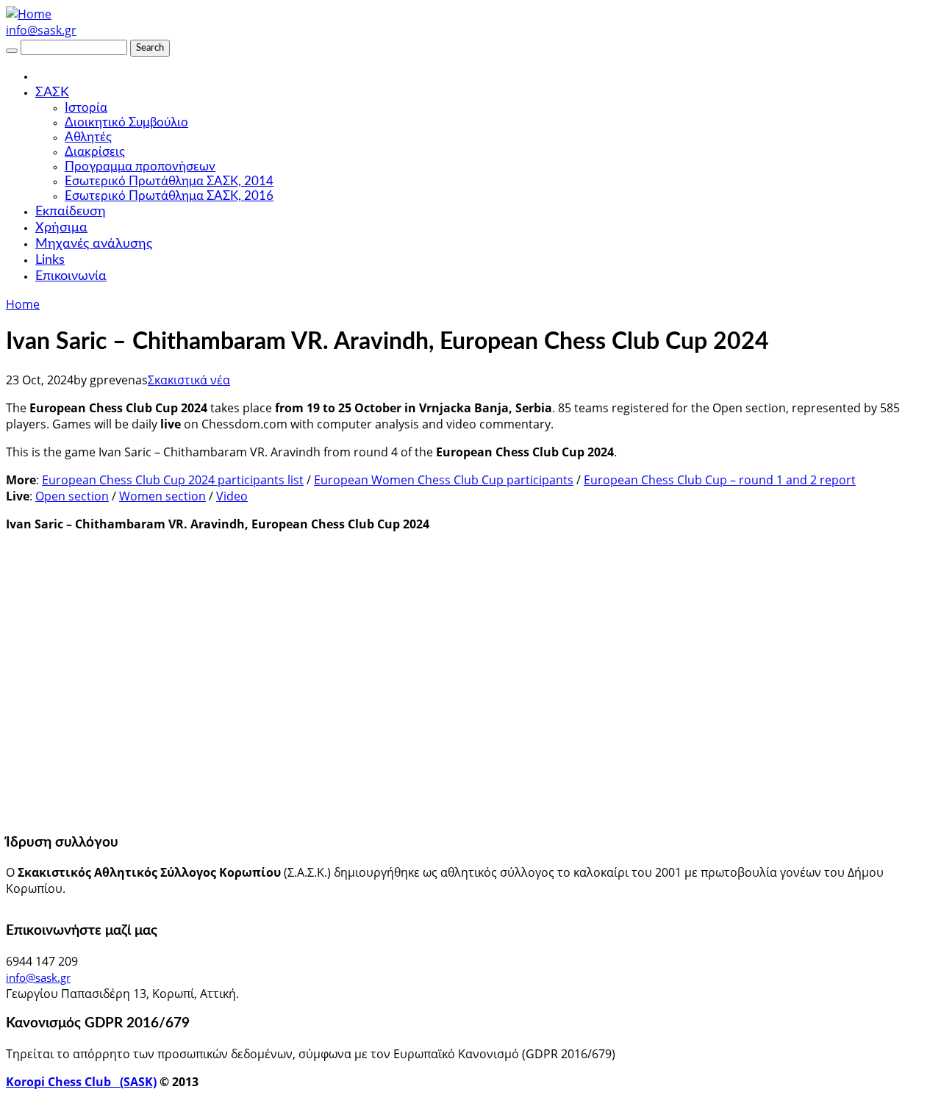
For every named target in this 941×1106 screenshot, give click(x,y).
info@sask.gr (41, 30)
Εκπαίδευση (70, 211)
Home (23, 304)
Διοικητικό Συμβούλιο (126, 122)
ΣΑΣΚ (52, 92)
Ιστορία (86, 107)
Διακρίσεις (95, 152)
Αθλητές (88, 137)
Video (232, 496)
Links (50, 260)
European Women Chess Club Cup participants (443, 480)
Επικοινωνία (71, 276)
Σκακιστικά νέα (189, 380)
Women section (162, 496)
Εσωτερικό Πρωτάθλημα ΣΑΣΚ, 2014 (169, 181)
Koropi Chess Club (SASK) (81, 1082)
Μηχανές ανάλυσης (93, 244)
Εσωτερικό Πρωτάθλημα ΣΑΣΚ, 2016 (169, 196)
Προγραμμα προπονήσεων (140, 166)
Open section (72, 496)
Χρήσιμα (61, 227)
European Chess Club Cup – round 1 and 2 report (720, 480)
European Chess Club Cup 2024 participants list (173, 480)
